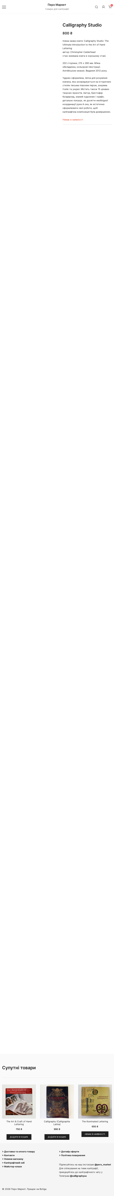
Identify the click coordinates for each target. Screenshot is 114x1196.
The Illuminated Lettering (95, 1121)
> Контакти (8, 1155)
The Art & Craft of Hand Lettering (19, 1122)
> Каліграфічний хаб (13, 1162)
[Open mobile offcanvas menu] (4, 7)
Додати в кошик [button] (19, 1137)
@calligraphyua (78, 1175)
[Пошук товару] (96, 7)
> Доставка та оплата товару (18, 1151)
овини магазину (14, 1159)
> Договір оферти (69, 1151)
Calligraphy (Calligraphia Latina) (57, 1122)
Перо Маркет (57, 4)
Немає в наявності (95, 1134)
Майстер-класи (13, 1166)
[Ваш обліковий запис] (103, 7)
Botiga (43, 1189)
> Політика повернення (72, 1155)
